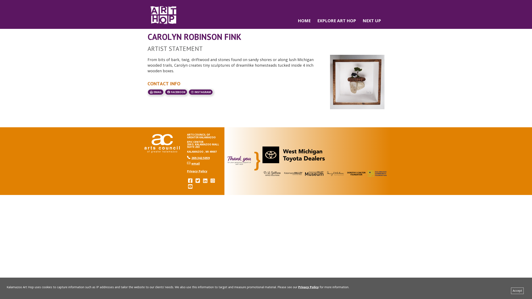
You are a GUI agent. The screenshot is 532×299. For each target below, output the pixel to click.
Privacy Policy (308, 287)
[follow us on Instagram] (212, 180)
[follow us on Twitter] (198, 180)
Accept (517, 291)
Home (304, 20)
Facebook (177, 92)
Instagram (202, 92)
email (157, 92)
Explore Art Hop (336, 20)
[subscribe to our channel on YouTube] (190, 186)
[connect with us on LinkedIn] (205, 180)
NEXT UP (372, 20)
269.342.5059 (198, 158)
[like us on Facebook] (190, 180)
